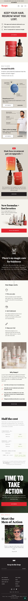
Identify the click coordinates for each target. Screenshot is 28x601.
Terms (6, 596)
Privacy (3, 596)
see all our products (14, 230)
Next (25, 539)
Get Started (5, 577)
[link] (6, 6)
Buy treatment (6, 462)
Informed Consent (11, 596)
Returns (21, 596)
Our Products (5, 579)
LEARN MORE (20, 105)
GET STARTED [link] (14, 2)
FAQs (16, 579)
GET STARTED (8, 105)
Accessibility (17, 596)
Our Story (18, 577)
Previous (2, 539)
